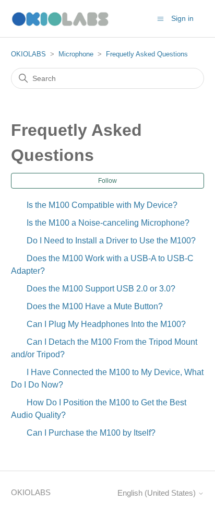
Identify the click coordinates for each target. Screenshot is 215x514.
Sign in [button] (182, 18)
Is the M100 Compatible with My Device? (102, 205)
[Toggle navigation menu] (160, 18)
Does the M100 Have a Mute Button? (95, 306)
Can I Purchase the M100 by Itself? (91, 432)
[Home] (61, 18)
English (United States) (157, 492)
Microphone (75, 54)
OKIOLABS (28, 54)
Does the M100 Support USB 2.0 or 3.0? (101, 288)
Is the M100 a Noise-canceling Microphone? (108, 222)
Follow (107, 180)
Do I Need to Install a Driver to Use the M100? (111, 240)
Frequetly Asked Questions (147, 54)
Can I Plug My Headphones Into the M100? (106, 324)
